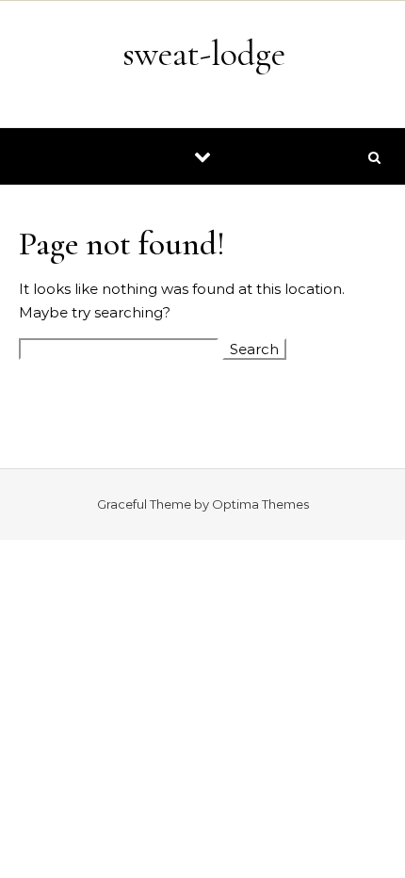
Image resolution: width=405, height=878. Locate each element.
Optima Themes (260, 504)
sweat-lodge (203, 53)
